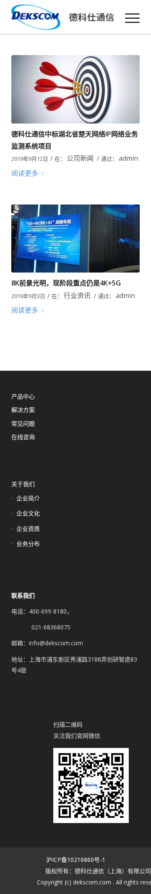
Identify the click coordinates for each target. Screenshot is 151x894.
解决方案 (23, 410)
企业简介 (28, 498)
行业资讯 (77, 295)
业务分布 (28, 544)
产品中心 (23, 396)
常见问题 (23, 423)
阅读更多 (24, 173)
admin (128, 158)
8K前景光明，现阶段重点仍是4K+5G (66, 283)
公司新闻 (80, 158)
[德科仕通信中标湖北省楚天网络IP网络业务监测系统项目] (75, 89)
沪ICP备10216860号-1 (75, 860)
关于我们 (23, 484)
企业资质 (28, 529)
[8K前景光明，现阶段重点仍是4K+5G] (75, 239)
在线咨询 (23, 437)
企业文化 (28, 513)
